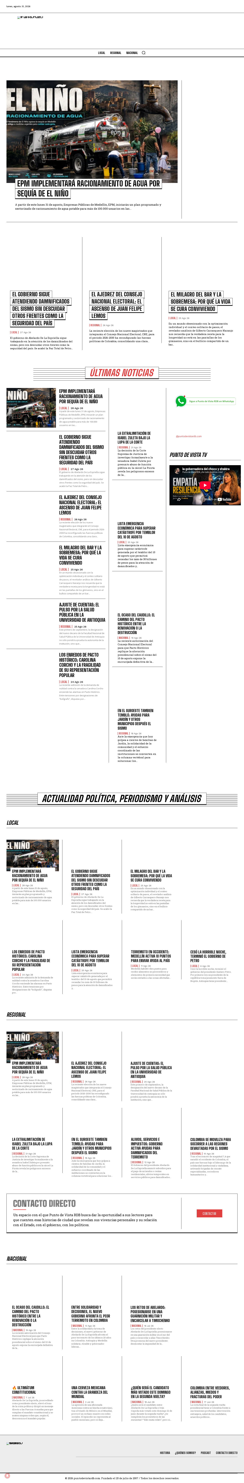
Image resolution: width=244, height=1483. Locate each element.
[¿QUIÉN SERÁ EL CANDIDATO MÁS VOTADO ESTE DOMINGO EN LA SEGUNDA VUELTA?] (151, 1372)
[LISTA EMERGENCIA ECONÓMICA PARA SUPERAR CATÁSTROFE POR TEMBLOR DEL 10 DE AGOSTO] (137, 503)
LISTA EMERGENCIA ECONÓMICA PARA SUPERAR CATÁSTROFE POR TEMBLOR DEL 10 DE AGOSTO (137, 530)
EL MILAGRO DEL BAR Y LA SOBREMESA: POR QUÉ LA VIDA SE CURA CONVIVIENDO (200, 301)
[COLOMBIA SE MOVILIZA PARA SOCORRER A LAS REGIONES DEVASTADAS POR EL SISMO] (211, 1124)
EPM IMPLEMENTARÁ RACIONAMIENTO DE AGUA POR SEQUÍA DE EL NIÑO (81, 396)
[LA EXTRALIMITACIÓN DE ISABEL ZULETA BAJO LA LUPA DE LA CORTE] (137, 413)
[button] (144, 53)
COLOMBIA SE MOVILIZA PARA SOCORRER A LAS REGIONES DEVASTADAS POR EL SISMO (210, 1144)
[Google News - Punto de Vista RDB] (205, 421)
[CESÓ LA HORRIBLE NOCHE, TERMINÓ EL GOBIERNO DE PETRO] (211, 936)
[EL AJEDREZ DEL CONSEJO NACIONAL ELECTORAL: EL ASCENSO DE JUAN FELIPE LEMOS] (122, 266)
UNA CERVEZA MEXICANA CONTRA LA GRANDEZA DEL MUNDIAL (90, 1392)
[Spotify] (234, 6)
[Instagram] (215, 6)
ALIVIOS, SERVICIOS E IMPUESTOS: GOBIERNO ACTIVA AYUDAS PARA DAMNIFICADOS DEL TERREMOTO (147, 1148)
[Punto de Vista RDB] (32, 30)
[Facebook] (189, 6)
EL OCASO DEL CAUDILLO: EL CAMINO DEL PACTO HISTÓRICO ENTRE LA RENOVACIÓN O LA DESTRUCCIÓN (136, 624)
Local (14, 332)
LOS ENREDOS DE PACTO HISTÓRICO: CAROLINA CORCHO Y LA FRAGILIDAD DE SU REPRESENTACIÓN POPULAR (80, 665)
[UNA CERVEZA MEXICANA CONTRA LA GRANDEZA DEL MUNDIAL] (92, 1372)
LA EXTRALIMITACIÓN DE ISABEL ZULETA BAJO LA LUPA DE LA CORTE (134, 437)
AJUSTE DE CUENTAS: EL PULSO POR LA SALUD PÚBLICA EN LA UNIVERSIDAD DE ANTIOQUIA (82, 612)
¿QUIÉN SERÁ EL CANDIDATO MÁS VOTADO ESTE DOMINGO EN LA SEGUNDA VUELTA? (150, 1392)
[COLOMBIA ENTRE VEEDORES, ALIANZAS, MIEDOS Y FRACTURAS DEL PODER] (211, 1372)
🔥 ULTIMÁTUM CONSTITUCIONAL (24, 1390)
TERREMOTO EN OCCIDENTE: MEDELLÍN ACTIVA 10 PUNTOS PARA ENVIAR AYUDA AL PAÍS (151, 956)
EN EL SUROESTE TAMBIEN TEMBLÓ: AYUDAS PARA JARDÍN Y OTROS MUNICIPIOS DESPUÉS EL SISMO (135, 719)
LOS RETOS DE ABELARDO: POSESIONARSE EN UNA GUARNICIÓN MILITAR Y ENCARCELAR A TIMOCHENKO (150, 1314)
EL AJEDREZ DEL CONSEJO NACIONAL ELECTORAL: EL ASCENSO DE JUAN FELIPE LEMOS (80, 504)
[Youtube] (225, 6)
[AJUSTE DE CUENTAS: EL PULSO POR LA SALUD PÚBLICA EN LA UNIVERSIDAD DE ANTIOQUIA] (31, 622)
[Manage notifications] (7, 1475)
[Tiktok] (206, 6)
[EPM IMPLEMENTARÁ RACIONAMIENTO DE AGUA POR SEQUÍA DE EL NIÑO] (92, 131)
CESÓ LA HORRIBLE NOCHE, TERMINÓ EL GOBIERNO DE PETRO (208, 956)
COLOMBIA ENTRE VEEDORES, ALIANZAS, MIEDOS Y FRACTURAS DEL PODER (210, 1392)
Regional (95, 325)
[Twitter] (198, 6)
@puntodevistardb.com (189, 436)
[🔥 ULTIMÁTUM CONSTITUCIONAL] (32, 1372)
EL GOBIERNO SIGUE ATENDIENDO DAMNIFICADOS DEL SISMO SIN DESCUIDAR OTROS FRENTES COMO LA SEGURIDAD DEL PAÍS (40, 308)
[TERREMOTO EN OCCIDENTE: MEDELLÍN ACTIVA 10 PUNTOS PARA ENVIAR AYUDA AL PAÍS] (151, 936)
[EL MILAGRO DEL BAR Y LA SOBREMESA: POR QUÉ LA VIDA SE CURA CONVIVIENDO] (201, 266)
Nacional (124, 637)
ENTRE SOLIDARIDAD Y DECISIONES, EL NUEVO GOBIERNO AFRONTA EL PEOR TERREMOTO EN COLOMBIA (90, 1314)
